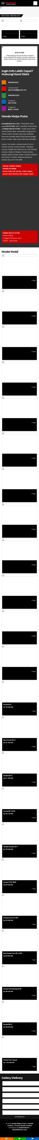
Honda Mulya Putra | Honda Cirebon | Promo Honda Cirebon (20, 1124)
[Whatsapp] (19, 1139)
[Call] (6, 1139)
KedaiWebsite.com (19, 1130)
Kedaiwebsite (24, 1128)
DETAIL (19, 255)
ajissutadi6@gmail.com (17, 90)
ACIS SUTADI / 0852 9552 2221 (10, 16)
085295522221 (13, 82)
